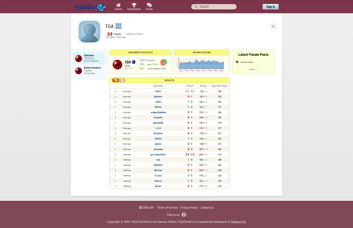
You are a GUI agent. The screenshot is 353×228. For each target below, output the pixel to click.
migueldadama (158, 112)
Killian (158, 107)
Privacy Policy (189, 207)
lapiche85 (158, 122)
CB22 (158, 91)
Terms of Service (167, 207)
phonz (158, 143)
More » (253, 69)
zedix (158, 101)
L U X (158, 128)
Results (169, 80)
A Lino (158, 175)
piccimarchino (158, 154)
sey (158, 159)
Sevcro (158, 181)
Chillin (158, 138)
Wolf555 (158, 165)
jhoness (158, 96)
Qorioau (158, 170)
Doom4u (158, 117)
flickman (158, 133)
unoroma (158, 149)
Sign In (270, 6)
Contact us (207, 207)
